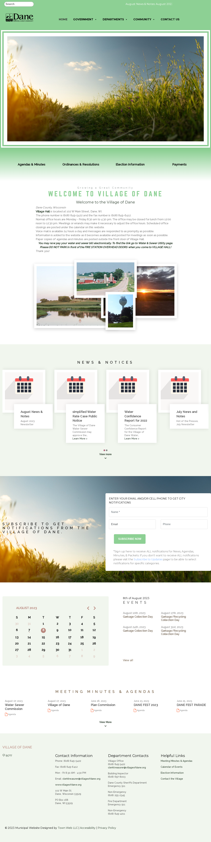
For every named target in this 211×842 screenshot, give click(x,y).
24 (70, 643)
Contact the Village (172, 778)
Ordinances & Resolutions (80, 164)
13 (16, 637)
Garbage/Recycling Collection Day (173, 618)
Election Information (130, 164)
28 (29, 649)
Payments (179, 164)
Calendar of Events (171, 767)
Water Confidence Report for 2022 (135, 416)
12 (94, 630)
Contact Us (170, 19)
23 (57, 643)
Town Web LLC (68, 827)
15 (43, 637)
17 (69, 637)
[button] (16, 89)
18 (82, 637)
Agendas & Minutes (31, 164)
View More (105, 722)
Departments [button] (113, 19)
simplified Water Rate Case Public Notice (85, 416)
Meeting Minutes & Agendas (177, 761)
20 (17, 643)
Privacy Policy (107, 827)
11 (82, 630)
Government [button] (83, 19)
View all (128, 660)
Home (63, 19)
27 (16, 649)
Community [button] (142, 19)
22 (43, 643)
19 (94, 637)
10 (69, 630)
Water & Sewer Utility (151, 243)
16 (57, 637)
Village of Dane (17, 747)
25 (82, 643)
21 (29, 643)
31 (69, 649)
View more (105, 454)
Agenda (12, 714)
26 (94, 643)
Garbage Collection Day (138, 616)
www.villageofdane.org (68, 784)
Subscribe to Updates (148, 559)
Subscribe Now (129, 538)
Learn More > (80, 438)
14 (29, 637)
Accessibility (87, 827)
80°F (8, 755)
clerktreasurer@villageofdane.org (81, 778)
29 (43, 649)
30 (57, 649)
